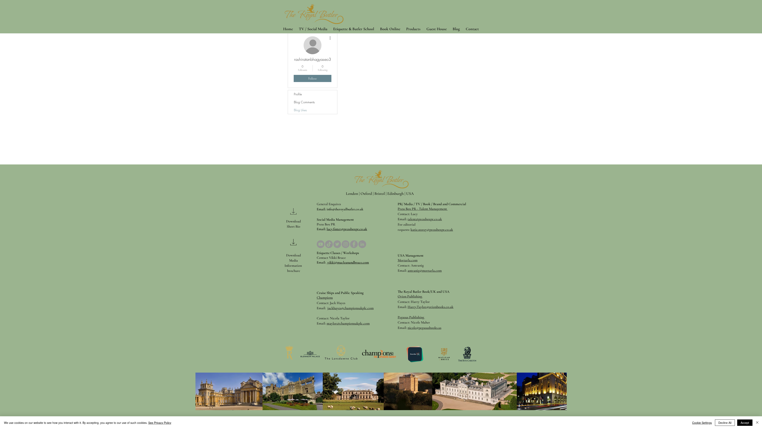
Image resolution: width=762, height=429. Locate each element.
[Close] (757, 422)
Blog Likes (300, 110)
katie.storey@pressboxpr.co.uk (432, 229)
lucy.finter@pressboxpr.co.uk (347, 229)
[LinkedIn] (362, 244)
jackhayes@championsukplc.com (350, 308)
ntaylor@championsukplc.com (348, 323)
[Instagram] (345, 244)
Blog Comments (304, 102)
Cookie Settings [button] (702, 423)
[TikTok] (329, 244)
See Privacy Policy (159, 423)
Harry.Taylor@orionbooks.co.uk (430, 307)
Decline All (724, 423)
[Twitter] (337, 244)
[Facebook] (354, 244)
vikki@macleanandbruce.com (348, 262)
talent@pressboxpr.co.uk (425, 219)
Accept (745, 423)
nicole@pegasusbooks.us (424, 328)
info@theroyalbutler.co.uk (345, 209)
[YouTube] (320, 244)
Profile (298, 94)
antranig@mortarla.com (425, 270)
